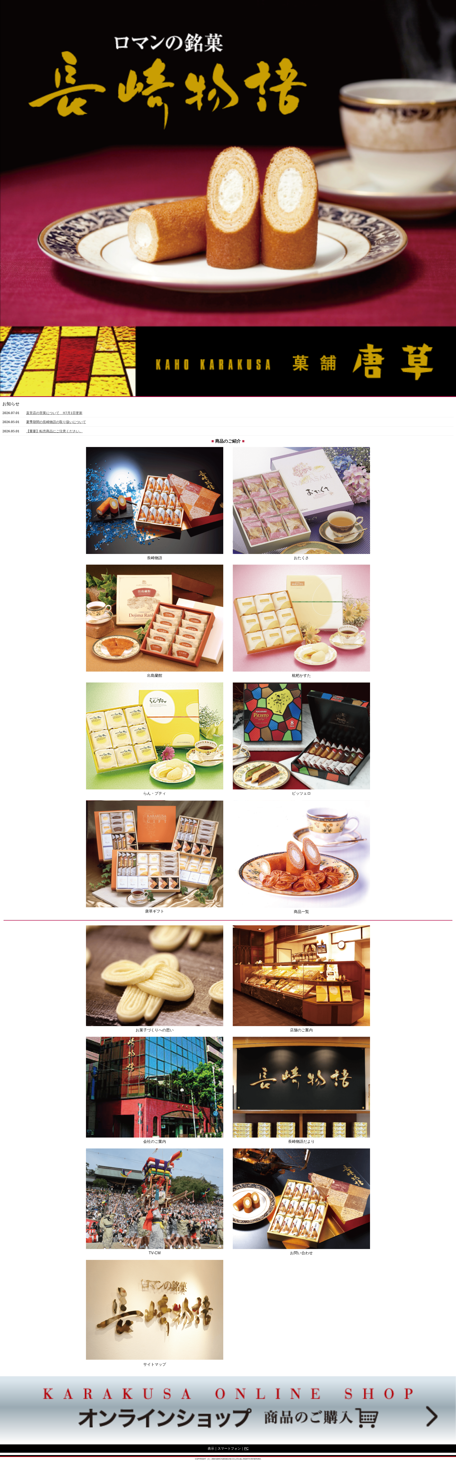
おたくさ (301, 558)
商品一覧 (301, 912)
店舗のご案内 (301, 1030)
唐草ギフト (154, 911)
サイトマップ (154, 1364)
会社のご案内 (154, 1141)
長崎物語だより (301, 1141)
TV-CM (155, 1253)
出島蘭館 (154, 675)
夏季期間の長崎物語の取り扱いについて (56, 421)
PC (246, 1448)
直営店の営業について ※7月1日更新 (54, 412)
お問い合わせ (301, 1253)
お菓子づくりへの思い (155, 1030)
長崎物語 (154, 558)
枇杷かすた (301, 675)
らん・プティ (154, 793)
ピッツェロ (301, 793)
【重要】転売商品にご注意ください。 (54, 431)
